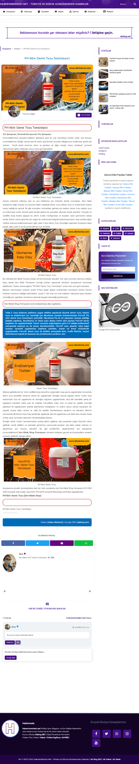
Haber (36, 737)
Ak (49, 558)
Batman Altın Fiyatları (113, 191)
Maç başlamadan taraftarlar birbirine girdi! (121, 71)
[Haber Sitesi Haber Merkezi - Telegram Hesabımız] (117, 734)
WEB (52, 558)
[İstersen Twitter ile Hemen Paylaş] (37, 543)
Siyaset (130, 233)
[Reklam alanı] (69, 33)
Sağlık (118, 233)
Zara (21, 554)
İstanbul (116, 238)
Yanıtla (9, 642)
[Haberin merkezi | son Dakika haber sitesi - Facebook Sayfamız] (96, 734)
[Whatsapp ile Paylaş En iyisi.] (86, 543)
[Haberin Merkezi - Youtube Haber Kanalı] (96, 743)
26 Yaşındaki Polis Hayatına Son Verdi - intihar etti (122, 107)
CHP (117, 228)
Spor (105, 238)
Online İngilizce (54, 737)
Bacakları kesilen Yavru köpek (121, 82)
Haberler (106, 233)
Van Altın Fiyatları (125, 205)
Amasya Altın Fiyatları (122, 187)
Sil (18, 642)
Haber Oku (27, 737)
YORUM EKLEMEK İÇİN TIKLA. (79, 618)
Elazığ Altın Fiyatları (117, 194)
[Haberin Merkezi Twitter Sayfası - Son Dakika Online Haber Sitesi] (106, 734)
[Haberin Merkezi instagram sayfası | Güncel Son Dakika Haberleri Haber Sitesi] (127, 734)
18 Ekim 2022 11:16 (82, 627)
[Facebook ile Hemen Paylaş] (13, 543)
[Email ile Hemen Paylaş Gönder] (62, 543)
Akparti (106, 228)
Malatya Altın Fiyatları (118, 201)
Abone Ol (118, 276)
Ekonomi (128, 228)
